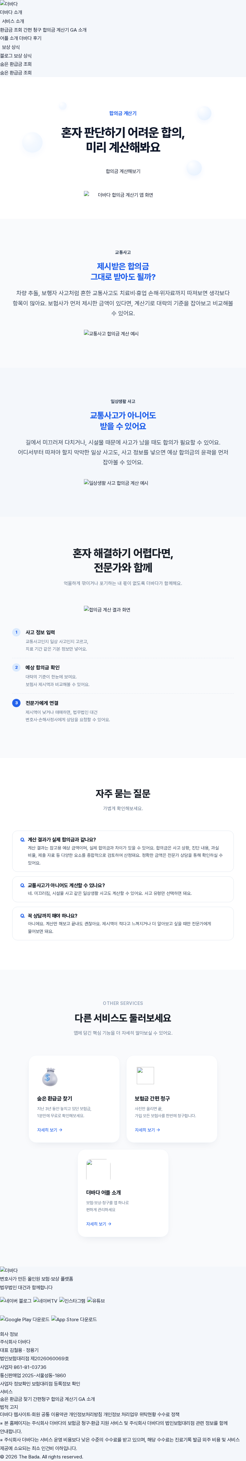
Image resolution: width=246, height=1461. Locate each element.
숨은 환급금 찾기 (16, 1399)
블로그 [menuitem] (6, 56)
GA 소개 (86, 1399)
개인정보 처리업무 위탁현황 (129, 1414)
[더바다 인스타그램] (72, 1304)
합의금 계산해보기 (123, 171)
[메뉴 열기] (35, 74)
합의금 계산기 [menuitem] (56, 30)
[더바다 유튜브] (96, 1304)
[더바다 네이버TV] (45, 1304)
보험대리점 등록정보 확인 (56, 1384)
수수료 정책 (168, 1414)
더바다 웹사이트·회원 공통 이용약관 (34, 1414)
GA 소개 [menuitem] (78, 30)
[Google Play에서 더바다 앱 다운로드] (24, 1323)
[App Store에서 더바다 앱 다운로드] (74, 1323)
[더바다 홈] (123, 4)
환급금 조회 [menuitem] (11, 30)
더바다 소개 (11, 12)
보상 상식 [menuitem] (23, 56)
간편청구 (41, 1399)
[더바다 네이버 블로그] (15, 1304)
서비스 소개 (13, 21)
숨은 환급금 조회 (16, 64)
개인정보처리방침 (85, 1414)
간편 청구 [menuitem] (32, 30)
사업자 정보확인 (15, 1384)
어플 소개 (9, 38)
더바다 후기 (30, 38)
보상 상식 (11, 47)
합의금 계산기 (64, 1399)
